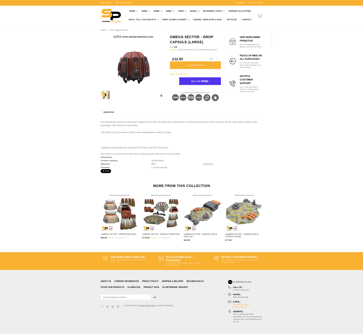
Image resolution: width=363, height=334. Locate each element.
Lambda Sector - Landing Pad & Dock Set (200, 235)
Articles (232, 19)
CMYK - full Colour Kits (142, 19)
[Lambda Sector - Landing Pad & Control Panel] (244, 212)
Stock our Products (112, 287)
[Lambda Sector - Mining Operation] (161, 212)
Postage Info (125, 3)
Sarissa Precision (147, 305)
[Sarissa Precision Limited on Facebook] (102, 306)
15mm (180, 11)
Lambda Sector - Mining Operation (161, 234)
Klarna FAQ (133, 287)
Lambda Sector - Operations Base (118, 234)
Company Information (126, 281)
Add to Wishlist (178, 74)
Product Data (151, 287)
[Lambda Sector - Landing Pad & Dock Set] (202, 212)
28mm (156, 11)
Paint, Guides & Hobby (174, 19)
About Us (106, 281)
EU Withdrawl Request (175, 287)
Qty (211, 59)
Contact (247, 19)
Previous (94, 216)
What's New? (106, 3)
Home (132, 11)
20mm (168, 11)
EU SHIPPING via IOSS (242, 282)
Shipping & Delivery (172, 281)
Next (268, 216)
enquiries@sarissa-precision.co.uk (241, 305)
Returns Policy (195, 281)
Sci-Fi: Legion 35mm (118, 30)
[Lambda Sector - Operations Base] (119, 212)
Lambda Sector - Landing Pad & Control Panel (241, 235)
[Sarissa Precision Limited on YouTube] (112, 306)
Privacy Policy (150, 281)
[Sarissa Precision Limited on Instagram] (118, 306)
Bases (193, 11)
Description (108, 112)
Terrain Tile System (239, 11)
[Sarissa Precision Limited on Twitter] (107, 306)
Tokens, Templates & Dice (207, 19)
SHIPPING (173, 50)
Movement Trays (212, 11)
